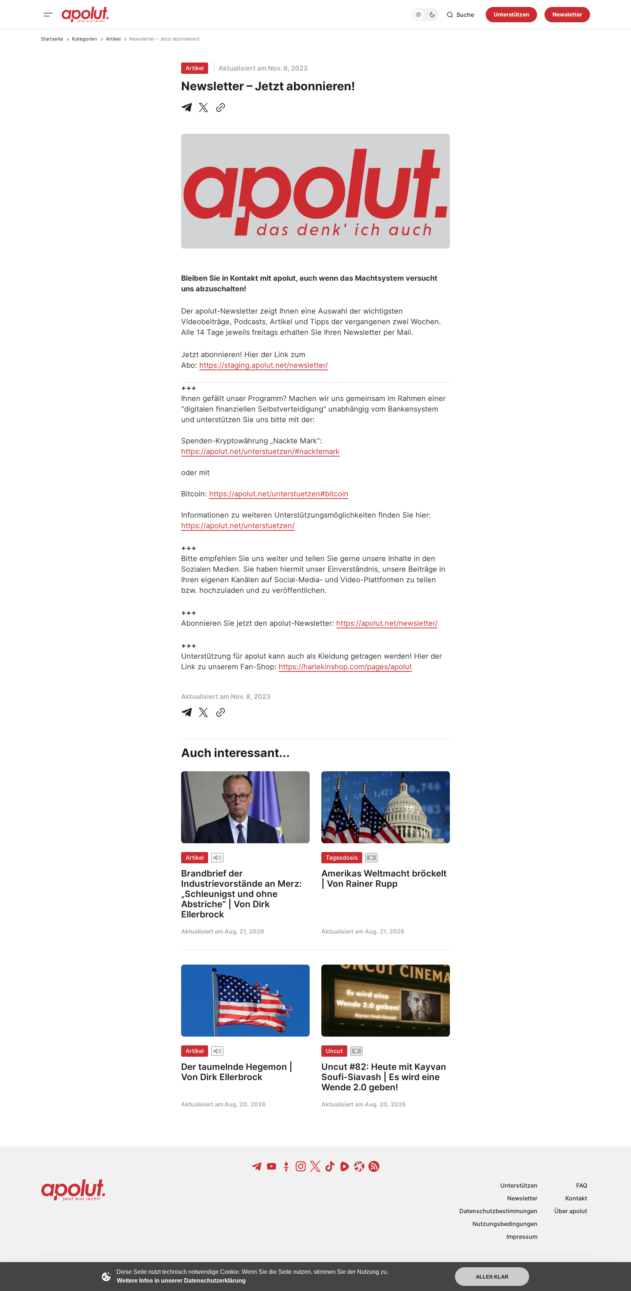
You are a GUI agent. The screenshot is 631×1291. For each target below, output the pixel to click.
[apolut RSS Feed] (373, 1166)
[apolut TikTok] (330, 1166)
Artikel (113, 39)
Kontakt (576, 1198)
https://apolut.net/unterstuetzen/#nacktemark (260, 451)
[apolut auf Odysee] (359, 1166)
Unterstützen (511, 14)
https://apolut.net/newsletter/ (386, 623)
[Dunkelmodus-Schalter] (425, 14)
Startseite (52, 39)
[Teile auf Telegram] (188, 107)
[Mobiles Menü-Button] (48, 14)
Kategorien (84, 39)
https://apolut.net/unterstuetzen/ (238, 525)
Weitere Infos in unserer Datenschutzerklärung (181, 1280)
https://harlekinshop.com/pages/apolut (345, 666)
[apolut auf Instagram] (300, 1166)
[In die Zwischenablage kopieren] (219, 107)
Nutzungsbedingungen (505, 1223)
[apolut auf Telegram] (257, 1166)
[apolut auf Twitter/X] (315, 1166)
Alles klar (492, 1277)
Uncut (334, 1051)
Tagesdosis (342, 857)
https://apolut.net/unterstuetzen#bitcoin (278, 493)
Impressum (522, 1236)
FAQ (581, 1185)
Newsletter (567, 14)
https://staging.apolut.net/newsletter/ (263, 365)
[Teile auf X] (203, 107)
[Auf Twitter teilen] (203, 712)
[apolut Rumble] (344, 1166)
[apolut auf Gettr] (286, 1166)
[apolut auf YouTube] (271, 1166)
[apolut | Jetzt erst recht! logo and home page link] (85, 14)
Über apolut (570, 1211)
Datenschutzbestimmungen (498, 1211)
